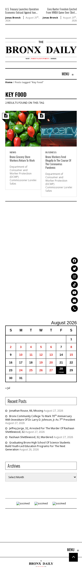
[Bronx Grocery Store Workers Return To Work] (23, 128)
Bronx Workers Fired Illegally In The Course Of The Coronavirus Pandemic (58, 162)
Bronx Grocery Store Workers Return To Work (22, 158)
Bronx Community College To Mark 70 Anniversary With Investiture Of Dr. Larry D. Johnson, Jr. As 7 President (40, 417)
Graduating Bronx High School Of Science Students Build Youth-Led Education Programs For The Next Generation (37, 446)
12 (41, 354)
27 (51, 370)
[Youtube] (74, 292)
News (13, 152)
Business (51, 152)
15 (71, 354)
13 (51, 354)
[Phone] (74, 308)
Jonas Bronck (13, 17)
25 (31, 370)
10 (20, 354)
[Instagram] (74, 276)
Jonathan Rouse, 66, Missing (26, 410)
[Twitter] (74, 268)
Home (8, 82)
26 (41, 370)
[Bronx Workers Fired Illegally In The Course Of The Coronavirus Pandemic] (59, 128)
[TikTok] (74, 284)
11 (31, 354)
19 (41, 362)
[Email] (74, 300)
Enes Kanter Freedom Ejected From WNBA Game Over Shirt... (61, 10)
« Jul (7, 388)
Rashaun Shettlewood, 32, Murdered (31, 437)
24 (20, 370)
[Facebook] (74, 260)
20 (51, 362)
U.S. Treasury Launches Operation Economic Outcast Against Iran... (22, 10)
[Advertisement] (41, 261)
